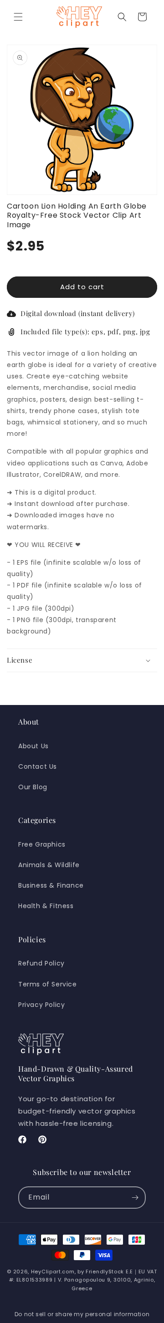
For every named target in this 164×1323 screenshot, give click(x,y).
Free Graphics (42, 844)
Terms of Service (47, 984)
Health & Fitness (46, 905)
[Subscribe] (135, 1197)
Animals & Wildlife (49, 864)
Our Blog (32, 787)
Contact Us (37, 766)
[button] (18, 17)
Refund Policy (41, 963)
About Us (33, 746)
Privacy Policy (41, 1004)
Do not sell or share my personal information (82, 1314)
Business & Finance (51, 885)
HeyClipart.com (53, 1271)
